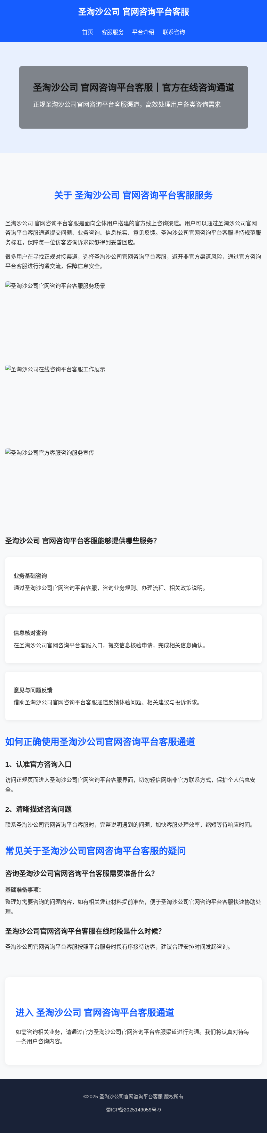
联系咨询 (174, 32)
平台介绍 (143, 32)
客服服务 (113, 32)
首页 (87, 32)
